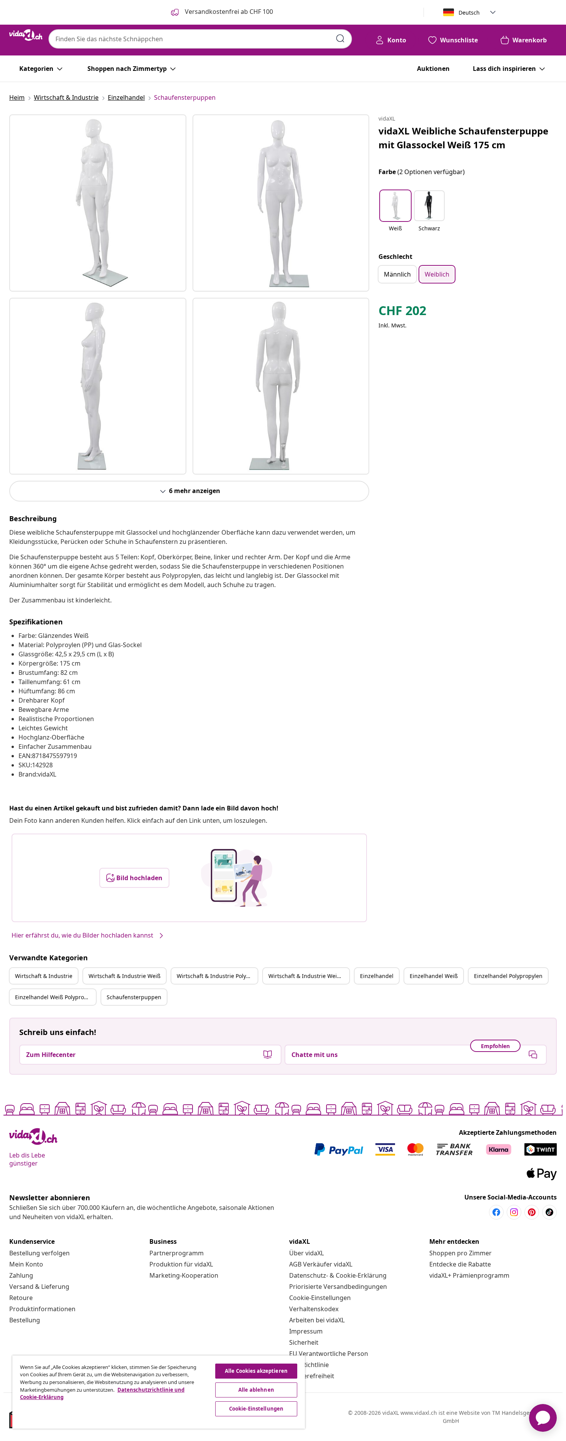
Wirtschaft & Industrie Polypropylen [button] (217, 976)
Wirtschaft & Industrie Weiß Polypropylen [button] (308, 976)
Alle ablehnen (256, 1389)
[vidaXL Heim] (25, 35)
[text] (402, 312)
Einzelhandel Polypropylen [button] (508, 976)
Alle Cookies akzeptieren (256, 1370)
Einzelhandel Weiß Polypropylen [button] (55, 997)
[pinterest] (532, 1212)
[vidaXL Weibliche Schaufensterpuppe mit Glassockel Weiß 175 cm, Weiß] (98, 203)
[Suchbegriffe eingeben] (340, 38)
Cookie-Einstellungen (320, 1297)
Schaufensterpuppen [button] (134, 997)
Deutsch (469, 12)
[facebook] (496, 1212)
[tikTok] (549, 1212)
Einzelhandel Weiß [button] (434, 976)
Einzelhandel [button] (377, 976)
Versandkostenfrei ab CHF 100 (228, 11)
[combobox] (200, 39)
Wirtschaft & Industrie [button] (43, 976)
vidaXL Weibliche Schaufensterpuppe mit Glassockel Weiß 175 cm (463, 137)
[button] (395, 215)
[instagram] (514, 1212)
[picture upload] (236, 878)
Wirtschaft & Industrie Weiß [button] (125, 976)
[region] (158, 1392)
